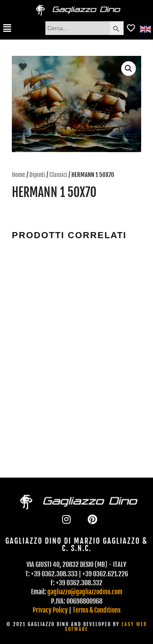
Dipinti (37, 175)
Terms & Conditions (96, 610)
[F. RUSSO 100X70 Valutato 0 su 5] (111, 386)
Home (18, 175)
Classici (58, 175)
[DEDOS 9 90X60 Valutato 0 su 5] (43, 289)
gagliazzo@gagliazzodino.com (84, 592)
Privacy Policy (50, 610)
